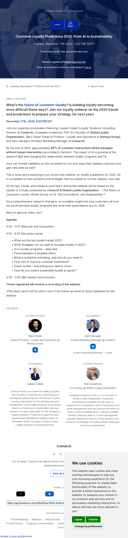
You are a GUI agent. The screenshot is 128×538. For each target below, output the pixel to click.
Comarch (64, 446)
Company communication (40, 523)
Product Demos (14, 523)
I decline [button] (93, 519)
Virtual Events (52, 519)
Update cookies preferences (16, 536)
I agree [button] (78, 519)
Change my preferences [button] (88, 526)
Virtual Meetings (19, 519)
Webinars (37, 519)
